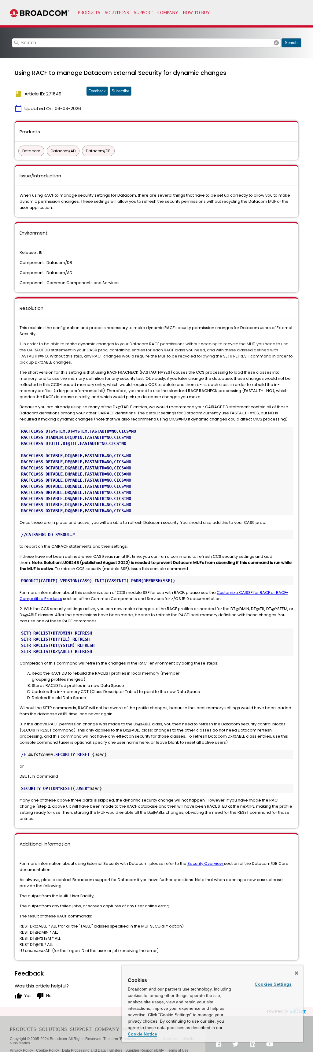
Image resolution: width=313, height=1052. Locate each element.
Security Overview (205, 863)
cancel (276, 43)
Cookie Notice (142, 1034)
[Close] (296, 973)
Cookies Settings (273, 984)
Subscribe (120, 91)
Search (291, 42)
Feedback (97, 91)
